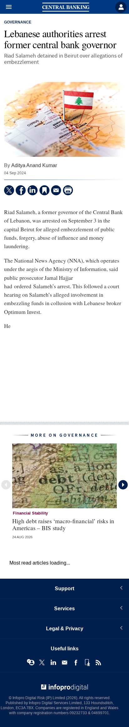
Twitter (42, 662)
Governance (17, 22)
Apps (87, 662)
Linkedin (53, 662)
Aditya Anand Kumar (34, 165)
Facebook (76, 662)
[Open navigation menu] (6, 7)
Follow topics (30, 662)
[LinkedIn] (33, 190)
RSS (98, 662)
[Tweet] (9, 190)
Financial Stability (30, 513)
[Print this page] (68, 190)
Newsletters (64, 662)
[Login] (120, 7)
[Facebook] (21, 190)
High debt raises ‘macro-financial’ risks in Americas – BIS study (63, 524)
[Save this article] (44, 190)
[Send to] (56, 190)
